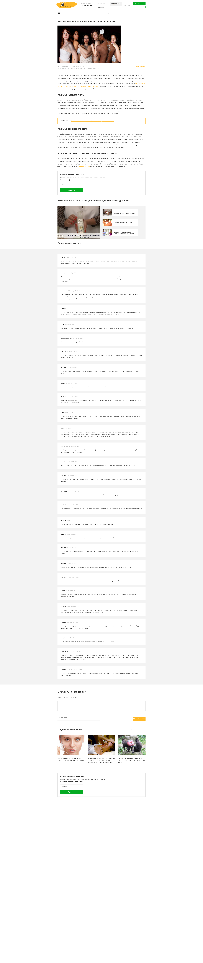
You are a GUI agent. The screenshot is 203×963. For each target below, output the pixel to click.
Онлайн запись (139, 3)
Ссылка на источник (139, 66)
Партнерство (131, 13)
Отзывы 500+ (118, 13)
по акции (79, 175)
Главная (84, 13)
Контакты (143, 13)
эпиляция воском (84, 167)
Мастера (107, 13)
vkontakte (125, 5)
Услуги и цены (96, 13)
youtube (129, 5)
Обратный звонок (139, 7)
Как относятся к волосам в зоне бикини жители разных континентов (92, 121)
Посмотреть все (136, 730)
